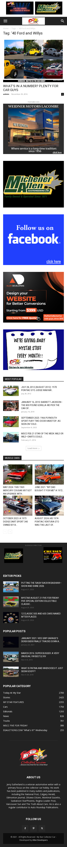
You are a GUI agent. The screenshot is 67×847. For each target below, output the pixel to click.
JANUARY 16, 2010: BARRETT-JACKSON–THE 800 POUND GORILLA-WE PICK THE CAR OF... (41, 405)
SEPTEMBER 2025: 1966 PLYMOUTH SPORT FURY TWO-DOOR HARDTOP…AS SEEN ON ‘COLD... (41, 421)
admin (6, 94)
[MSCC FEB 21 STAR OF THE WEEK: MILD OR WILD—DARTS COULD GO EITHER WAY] (11, 437)
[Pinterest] (33, 828)
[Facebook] (25, 828)
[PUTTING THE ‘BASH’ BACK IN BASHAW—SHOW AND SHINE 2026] (11, 586)
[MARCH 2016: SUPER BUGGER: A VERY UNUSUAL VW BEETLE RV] (11, 657)
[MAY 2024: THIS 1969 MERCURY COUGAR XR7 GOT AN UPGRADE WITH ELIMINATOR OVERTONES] (17, 474)
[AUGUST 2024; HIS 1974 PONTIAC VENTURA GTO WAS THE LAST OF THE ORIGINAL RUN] (49, 506)
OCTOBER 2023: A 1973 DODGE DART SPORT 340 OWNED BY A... (15, 521)
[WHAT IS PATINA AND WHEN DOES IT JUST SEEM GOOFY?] (11, 672)
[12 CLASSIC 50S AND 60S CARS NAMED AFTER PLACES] (11, 617)
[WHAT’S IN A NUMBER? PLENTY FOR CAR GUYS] (33, 60)
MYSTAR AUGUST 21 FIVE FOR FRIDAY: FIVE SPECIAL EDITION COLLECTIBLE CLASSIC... (40, 601)
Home (6, 28)
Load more (32, 448)
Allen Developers (40, 840)
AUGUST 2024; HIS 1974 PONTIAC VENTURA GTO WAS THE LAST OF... (47, 521)
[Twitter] (42, 828)
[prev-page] (5, 532)
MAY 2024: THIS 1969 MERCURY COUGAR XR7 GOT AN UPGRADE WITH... (17, 490)
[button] (5, 21)
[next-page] (10, 532)
